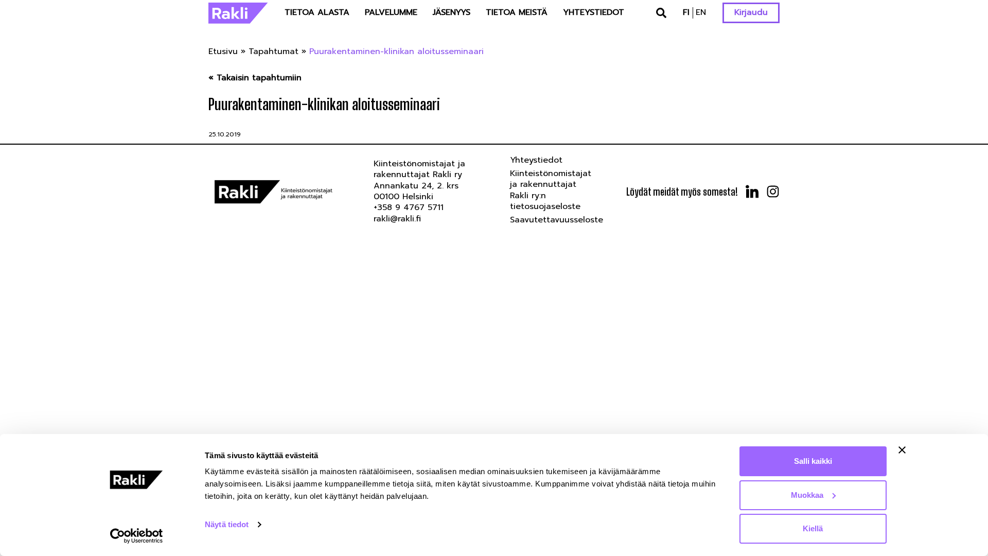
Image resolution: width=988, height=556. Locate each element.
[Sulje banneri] (902, 450)
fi (686, 12)
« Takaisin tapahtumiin (255, 78)
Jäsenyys (451, 12)
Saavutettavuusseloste (556, 220)
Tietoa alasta (317, 12)
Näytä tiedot (227, 524)
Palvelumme (391, 12)
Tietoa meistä (517, 12)
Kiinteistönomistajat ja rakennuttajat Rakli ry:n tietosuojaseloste (550, 190)
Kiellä (813, 528)
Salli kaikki (813, 461)
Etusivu (223, 51)
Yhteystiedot (593, 12)
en (701, 12)
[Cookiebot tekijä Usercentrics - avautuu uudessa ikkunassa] (137, 536)
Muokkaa (807, 495)
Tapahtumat (273, 51)
